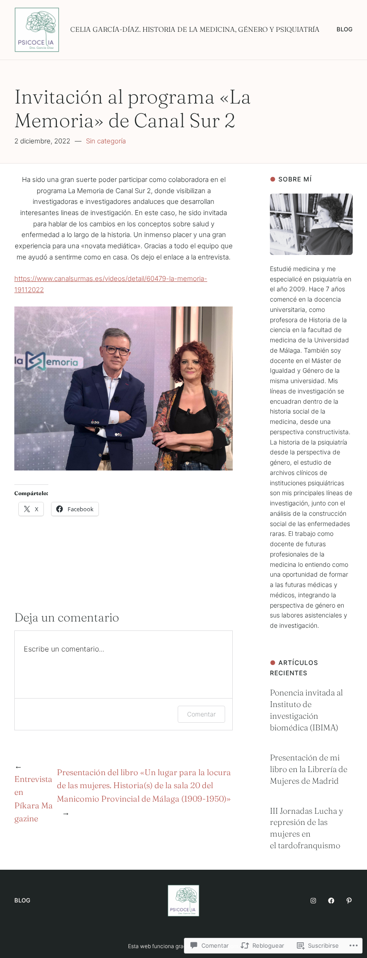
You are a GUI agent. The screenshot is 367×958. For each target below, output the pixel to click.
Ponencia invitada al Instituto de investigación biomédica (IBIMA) (306, 710)
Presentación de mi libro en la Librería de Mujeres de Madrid (308, 769)
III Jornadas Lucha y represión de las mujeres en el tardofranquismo (306, 828)
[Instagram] (313, 900)
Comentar (201, 714)
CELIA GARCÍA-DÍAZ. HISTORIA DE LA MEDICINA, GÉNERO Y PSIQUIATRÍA (195, 29)
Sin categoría (106, 141)
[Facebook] (331, 900)
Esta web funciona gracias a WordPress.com (183, 946)
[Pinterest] (349, 900)
